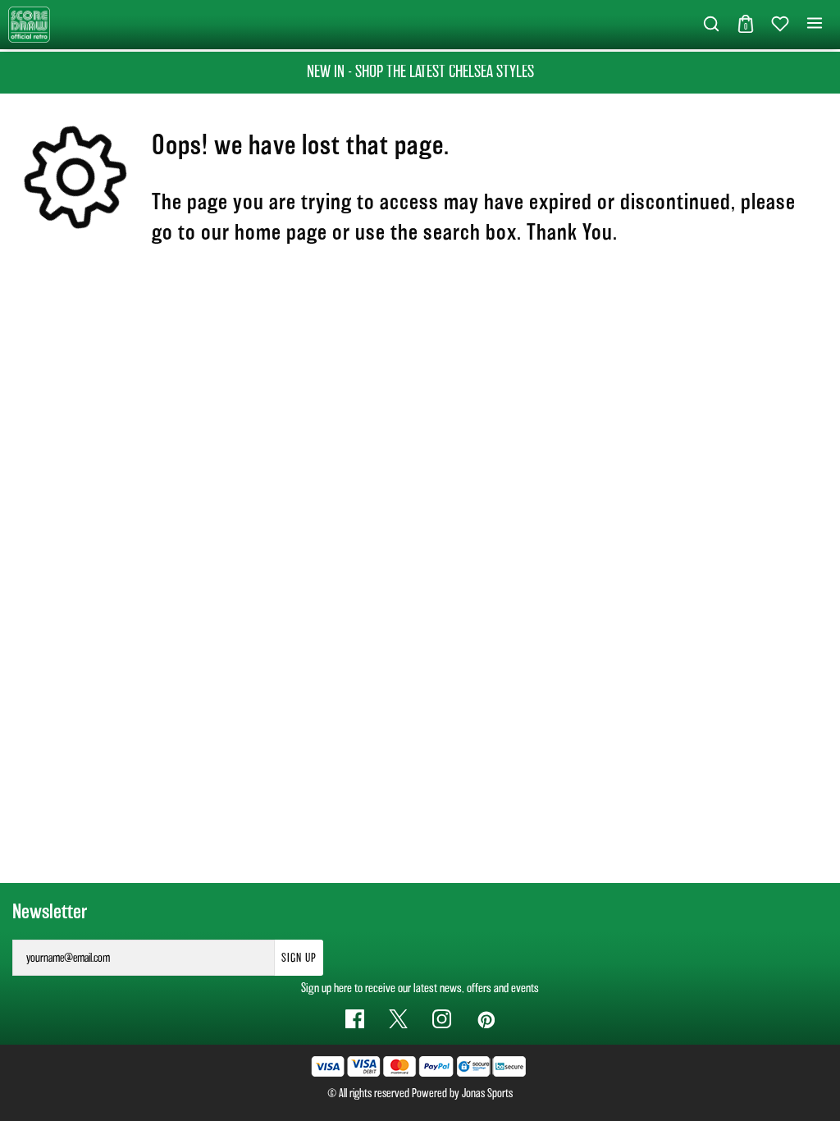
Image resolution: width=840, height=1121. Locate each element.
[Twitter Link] (398, 1018)
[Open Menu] (815, 24)
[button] (711, 24)
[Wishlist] (780, 24)
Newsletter (49, 911)
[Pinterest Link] (485, 1018)
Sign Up (299, 957)
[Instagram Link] (441, 1018)
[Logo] (29, 23)
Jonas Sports (487, 1093)
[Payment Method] (382, 1066)
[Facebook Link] (354, 1018)
